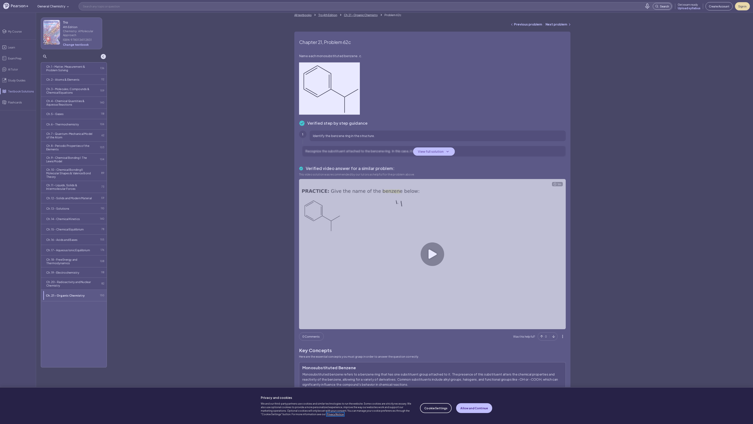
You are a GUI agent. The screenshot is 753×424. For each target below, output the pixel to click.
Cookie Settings (435, 408)
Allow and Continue (474, 408)
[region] (376, 405)
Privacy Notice (335, 414)
